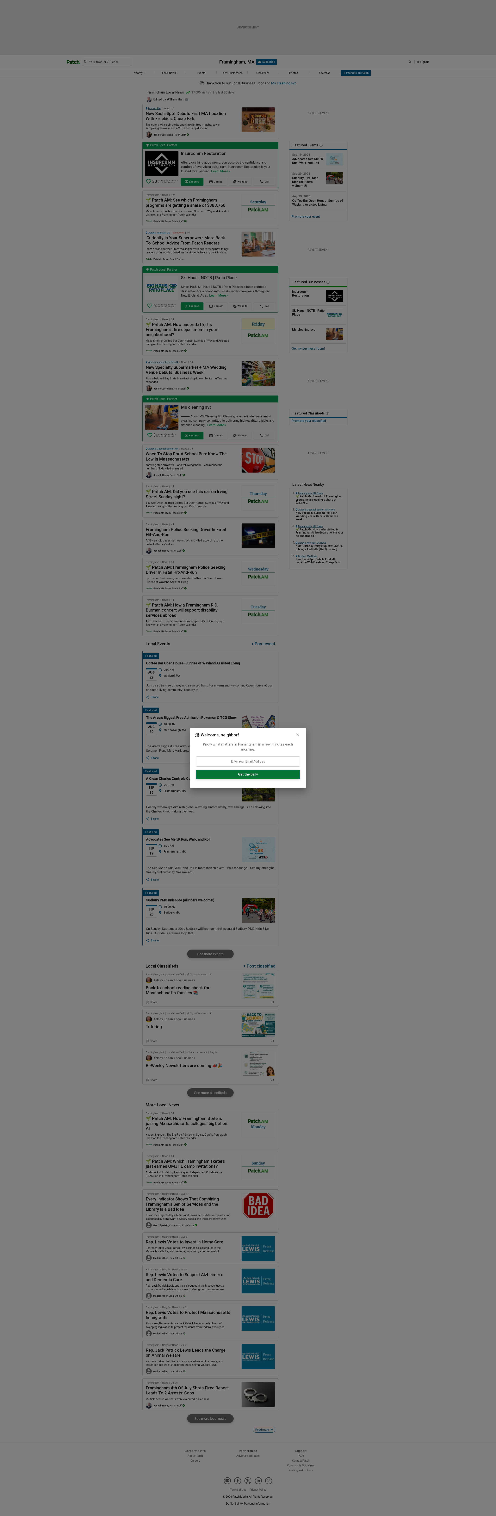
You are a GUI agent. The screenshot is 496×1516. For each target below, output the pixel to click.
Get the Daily (248, 774)
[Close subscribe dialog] (297, 735)
